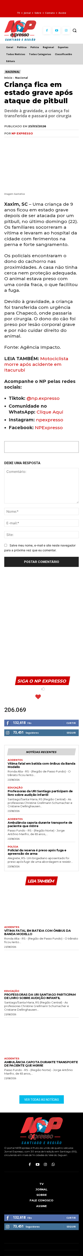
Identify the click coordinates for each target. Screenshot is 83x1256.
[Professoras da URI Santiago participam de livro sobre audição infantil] (41, 969)
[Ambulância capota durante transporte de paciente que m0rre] (41, 1036)
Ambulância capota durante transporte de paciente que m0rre (40, 824)
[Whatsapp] (53, 1165)
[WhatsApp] (28, 142)
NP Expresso (22, 133)
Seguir (71, 732)
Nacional (12, 72)
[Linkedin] (38, 142)
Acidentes (15, 760)
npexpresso (49, 419)
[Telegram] (47, 142)
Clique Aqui (50, 412)
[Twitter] (18, 142)
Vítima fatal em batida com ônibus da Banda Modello (41, 765)
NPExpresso (49, 427)
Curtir (71, 723)
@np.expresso (43, 398)
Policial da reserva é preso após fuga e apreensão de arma (37, 852)
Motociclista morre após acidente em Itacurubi (36, 364)
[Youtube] (56, 30)
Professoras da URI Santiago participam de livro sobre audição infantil (40, 792)
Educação (15, 787)
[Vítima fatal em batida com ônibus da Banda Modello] (41, 905)
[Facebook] (47, 30)
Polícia (13, 846)
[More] (57, 142)
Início (8, 77)
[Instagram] (66, 30)
